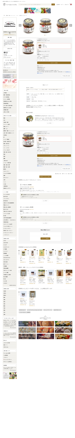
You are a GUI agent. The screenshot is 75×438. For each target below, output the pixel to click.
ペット (5, 181)
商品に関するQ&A (67, 75)
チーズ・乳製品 (6, 139)
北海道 (5, 291)
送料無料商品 (6, 103)
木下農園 (5, 249)
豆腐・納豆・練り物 (7, 152)
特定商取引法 (5, 70)
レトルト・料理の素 (7, 162)
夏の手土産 (6, 196)
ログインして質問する (45, 238)
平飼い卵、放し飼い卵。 (8, 211)
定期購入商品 (6, 109)
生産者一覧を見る (12, 285)
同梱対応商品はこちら (41, 67)
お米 (4, 120)
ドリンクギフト (6, 198)
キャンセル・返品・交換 (67, 173)
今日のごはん (6, 347)
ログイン (62, 4)
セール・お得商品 (7, 99)
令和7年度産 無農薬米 (7, 217)
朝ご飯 (5, 215)
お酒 (4, 179)
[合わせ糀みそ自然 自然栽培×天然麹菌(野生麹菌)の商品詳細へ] (68, 277)
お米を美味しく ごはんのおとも (9, 219)
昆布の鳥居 (6, 261)
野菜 (4, 118)
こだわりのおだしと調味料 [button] (24, 312)
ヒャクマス (6, 251)
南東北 (5, 295)
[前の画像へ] (20, 25)
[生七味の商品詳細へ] (50, 256)
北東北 (5, 293)
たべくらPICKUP (7, 194)
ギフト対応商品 (6, 97)
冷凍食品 (5, 135)
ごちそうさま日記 (7, 342)
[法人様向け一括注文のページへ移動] (10, 76)
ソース (17, 15)
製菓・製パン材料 (7, 166)
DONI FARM (6, 242)
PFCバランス (6, 177)
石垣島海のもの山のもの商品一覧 (45, 176)
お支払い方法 (58, 173)
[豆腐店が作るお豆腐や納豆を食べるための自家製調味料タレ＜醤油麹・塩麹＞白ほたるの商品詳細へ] (59, 276)
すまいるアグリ (6, 259)
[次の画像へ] (70, 25)
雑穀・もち (6, 128)
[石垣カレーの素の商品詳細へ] (41, 256)
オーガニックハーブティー (8, 232)
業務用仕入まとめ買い (8, 107)
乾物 (4, 154)
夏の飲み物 (6, 200)
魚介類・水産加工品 (7, 141)
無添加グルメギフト (7, 188)
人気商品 (5, 92)
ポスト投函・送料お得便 (8, 105)
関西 (4, 305)
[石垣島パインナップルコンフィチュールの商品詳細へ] (59, 256)
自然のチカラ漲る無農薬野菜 (9, 202)
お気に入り (67, 4)
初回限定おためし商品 (8, 101)
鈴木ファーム (6, 264)
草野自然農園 (6, 268)
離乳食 (5, 169)
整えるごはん (6, 209)
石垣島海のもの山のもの (42, 39)
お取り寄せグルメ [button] (57, 310)
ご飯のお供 (6, 160)
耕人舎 (5, 278)
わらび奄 (5, 281)
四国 (4, 310)
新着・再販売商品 (7, 94)
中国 (4, 308)
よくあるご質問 (7, 353)
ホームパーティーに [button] (48, 310)
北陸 (4, 303)
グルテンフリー (6, 171)
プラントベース (6, 145)
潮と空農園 (6, 276)
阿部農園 (5, 253)
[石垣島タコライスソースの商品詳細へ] (68, 256)
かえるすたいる (6, 246)
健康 (4, 175)
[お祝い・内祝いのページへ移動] (10, 81)
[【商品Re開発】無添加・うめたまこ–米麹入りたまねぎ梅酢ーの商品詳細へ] (41, 276)
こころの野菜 (6, 255)
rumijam (5, 283)
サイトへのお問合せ (8, 361)
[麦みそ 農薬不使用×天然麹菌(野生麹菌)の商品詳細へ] (32, 277)
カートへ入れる (54, 62)
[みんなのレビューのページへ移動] (10, 86)
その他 (5, 184)
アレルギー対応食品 (7, 173)
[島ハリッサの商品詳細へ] (23, 256)
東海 (4, 301)
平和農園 (5, 266)
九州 (4, 312)
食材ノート (6, 344)
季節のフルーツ (6, 205)
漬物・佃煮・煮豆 (7, 164)
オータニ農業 (6, 272)
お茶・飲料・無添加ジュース (9, 132)
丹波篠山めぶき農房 (7, 274)
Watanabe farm (7, 257)
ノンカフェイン (6, 234)
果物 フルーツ (6, 126)
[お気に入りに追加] (38, 44)
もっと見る (49, 123)
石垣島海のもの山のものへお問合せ (9, 71)
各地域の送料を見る (40, 68)
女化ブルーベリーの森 (8, 270)
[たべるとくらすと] (10, 4)
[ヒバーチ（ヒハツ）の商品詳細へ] (32, 256)
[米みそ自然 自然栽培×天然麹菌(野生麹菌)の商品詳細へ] (50, 277)
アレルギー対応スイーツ (8, 226)
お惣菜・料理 (6, 122)
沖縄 (4, 314)
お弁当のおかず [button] (22, 310)
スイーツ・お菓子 (7, 124)
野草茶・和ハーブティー (8, 230)
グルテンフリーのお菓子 (8, 224)
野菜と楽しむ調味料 (7, 207)
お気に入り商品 (6, 111)
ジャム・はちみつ (7, 149)
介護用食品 (6, 186)
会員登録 (58, 4)
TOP (4, 15)
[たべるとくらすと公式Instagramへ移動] (10, 375)
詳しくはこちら (13, 327)
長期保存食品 (6, 222)
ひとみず (5, 244)
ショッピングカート (8, 359)
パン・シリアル (6, 147)
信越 (4, 299)
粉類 (4, 156)
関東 (4, 297)
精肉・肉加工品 (6, 143)
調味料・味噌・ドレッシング (10, 15)
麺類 (4, 158)
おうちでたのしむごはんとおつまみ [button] (34, 310)
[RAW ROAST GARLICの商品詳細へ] (23, 277)
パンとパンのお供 (7, 213)
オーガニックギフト (7, 228)
